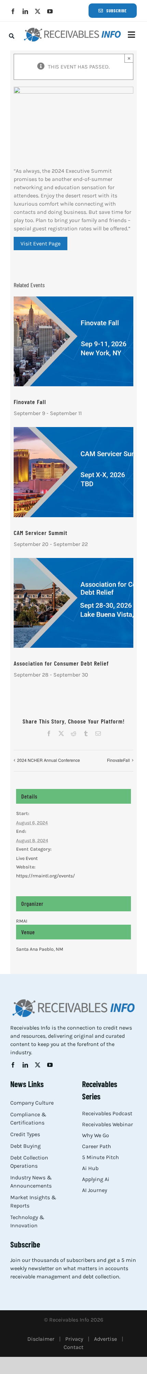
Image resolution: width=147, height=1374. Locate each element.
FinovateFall (118, 760)
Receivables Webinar (107, 1124)
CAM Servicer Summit (40, 532)
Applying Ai (95, 1179)
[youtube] (50, 11)
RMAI (21, 921)
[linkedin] (25, 11)
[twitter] (37, 11)
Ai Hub (90, 1168)
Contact (73, 1347)
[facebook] (13, 11)
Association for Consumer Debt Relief (61, 663)
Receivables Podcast (107, 1113)
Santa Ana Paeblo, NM (39, 949)
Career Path (96, 1146)
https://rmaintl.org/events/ (45, 876)
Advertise (105, 1339)
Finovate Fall (30, 401)
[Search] (11, 36)
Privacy (74, 1339)
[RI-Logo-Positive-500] (72, 29)
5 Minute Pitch (100, 1157)
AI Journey (94, 1190)
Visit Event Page (41, 243)
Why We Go (95, 1135)
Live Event (27, 858)
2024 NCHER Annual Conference (48, 760)
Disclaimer (40, 1339)
